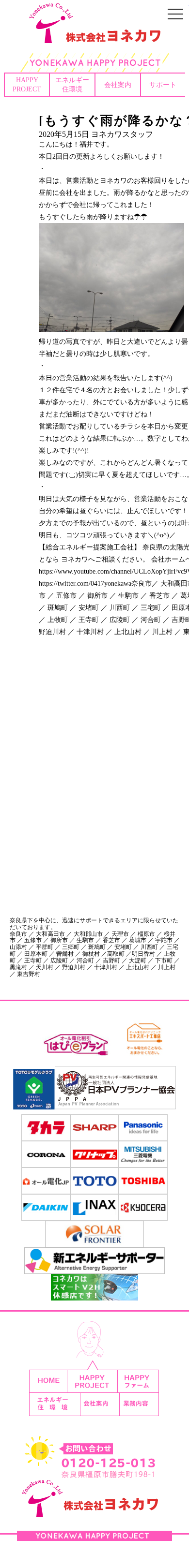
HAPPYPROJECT (27, 84)
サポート (162, 85)
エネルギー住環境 (72, 84)
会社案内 (117, 85)
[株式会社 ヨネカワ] (94, 36)
